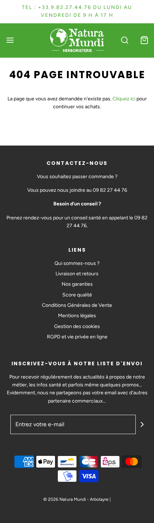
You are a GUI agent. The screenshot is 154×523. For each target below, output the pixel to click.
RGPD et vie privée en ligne (77, 337)
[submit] (142, 424)
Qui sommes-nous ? (77, 263)
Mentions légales (77, 316)
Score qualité (77, 295)
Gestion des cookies (77, 326)
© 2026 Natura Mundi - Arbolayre (76, 499)
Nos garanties (77, 284)
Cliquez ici (123, 99)
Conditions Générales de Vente (77, 305)
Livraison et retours (77, 274)
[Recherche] (124, 40)
